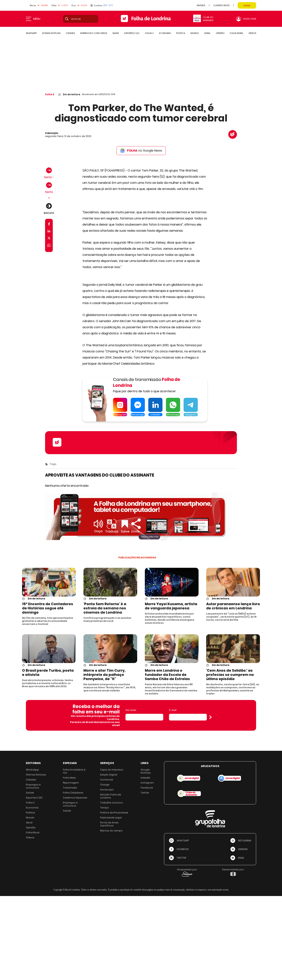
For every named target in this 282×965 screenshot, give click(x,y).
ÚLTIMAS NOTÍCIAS (51, 33)
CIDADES (70, 33)
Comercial (106, 779)
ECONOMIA (165, 33)
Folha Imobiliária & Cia (74, 771)
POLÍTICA (180, 33)
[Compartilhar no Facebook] (49, 224)
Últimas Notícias (36, 774)
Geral (29, 822)
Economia (32, 807)
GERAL (207, 33)
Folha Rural (32, 832)
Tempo (104, 807)
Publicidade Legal (111, 817)
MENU (36, 19)
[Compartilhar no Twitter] (49, 239)
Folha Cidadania (73, 792)
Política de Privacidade (114, 812)
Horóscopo (107, 789)
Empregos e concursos (33, 786)
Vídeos (30, 837)
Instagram (147, 782)
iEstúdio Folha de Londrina (110, 796)
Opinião (31, 827)
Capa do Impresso (111, 769)
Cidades (31, 779)
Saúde (30, 792)
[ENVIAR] (210, 717)
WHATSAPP (31, 33)
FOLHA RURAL (236, 33)
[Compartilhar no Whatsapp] (49, 246)
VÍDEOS (252, 33)
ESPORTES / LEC (132, 33)
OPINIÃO (220, 33)
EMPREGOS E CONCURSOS (93, 33)
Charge (104, 784)
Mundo (30, 817)
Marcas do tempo (111, 830)
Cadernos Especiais (75, 797)
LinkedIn (145, 777)
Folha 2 (49, 94)
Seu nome (130, 710)
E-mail (172, 710)
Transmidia (70, 787)
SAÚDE (115, 33)
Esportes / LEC (34, 797)
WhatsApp (32, 769)
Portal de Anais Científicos (109, 824)
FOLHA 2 (149, 33)
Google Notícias (146, 771)
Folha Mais (69, 777)
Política (30, 812)
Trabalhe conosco (111, 802)
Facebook (147, 787)
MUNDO (194, 33)
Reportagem (71, 782)
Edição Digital (108, 774)
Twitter (145, 792)
